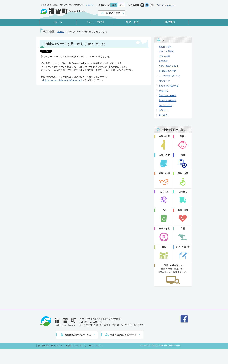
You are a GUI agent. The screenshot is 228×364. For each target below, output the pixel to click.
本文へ (91, 5)
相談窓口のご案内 (167, 71)
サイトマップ (165, 105)
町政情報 (163, 61)
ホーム (60, 31)
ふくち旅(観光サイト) (169, 76)
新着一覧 (163, 90)
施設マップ (164, 81)
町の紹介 (163, 115)
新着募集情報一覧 (167, 100)
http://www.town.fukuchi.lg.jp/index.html (62, 80)
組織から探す (165, 46)
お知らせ (163, 110)
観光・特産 (164, 56)
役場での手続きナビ (169, 85)
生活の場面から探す (169, 66)
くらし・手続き (166, 51)
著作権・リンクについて (76, 346)
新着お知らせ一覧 (167, 95)
